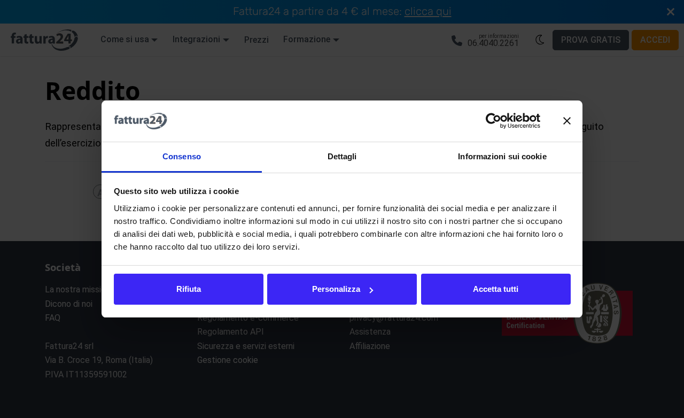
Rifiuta (188, 288)
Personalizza (336, 288)
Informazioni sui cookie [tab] (502, 156)
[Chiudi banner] (567, 121)
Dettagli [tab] (342, 156)
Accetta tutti (495, 288)
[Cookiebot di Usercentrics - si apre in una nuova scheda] (493, 121)
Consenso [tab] (181, 156)
